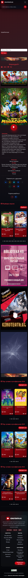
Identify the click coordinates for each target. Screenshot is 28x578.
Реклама (20, 550)
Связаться (20, 559)
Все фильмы (8, 535)
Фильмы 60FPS (8, 537)
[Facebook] (15, 196)
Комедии (20, 537)
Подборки (23, 207)
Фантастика (20, 540)
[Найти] (25, 6)
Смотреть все (22, 385)
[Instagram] (12, 196)
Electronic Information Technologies (16, 575)
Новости (8, 556)
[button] (3, 241)
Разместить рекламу (20, 563)
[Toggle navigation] (25, 2)
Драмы (20, 542)
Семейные (20, 544)
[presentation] (13, 239)
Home (2, 32)
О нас (7, 550)
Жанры (8, 542)
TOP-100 (8, 540)
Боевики (20, 535)
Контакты (8, 554)
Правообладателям (8, 552)
